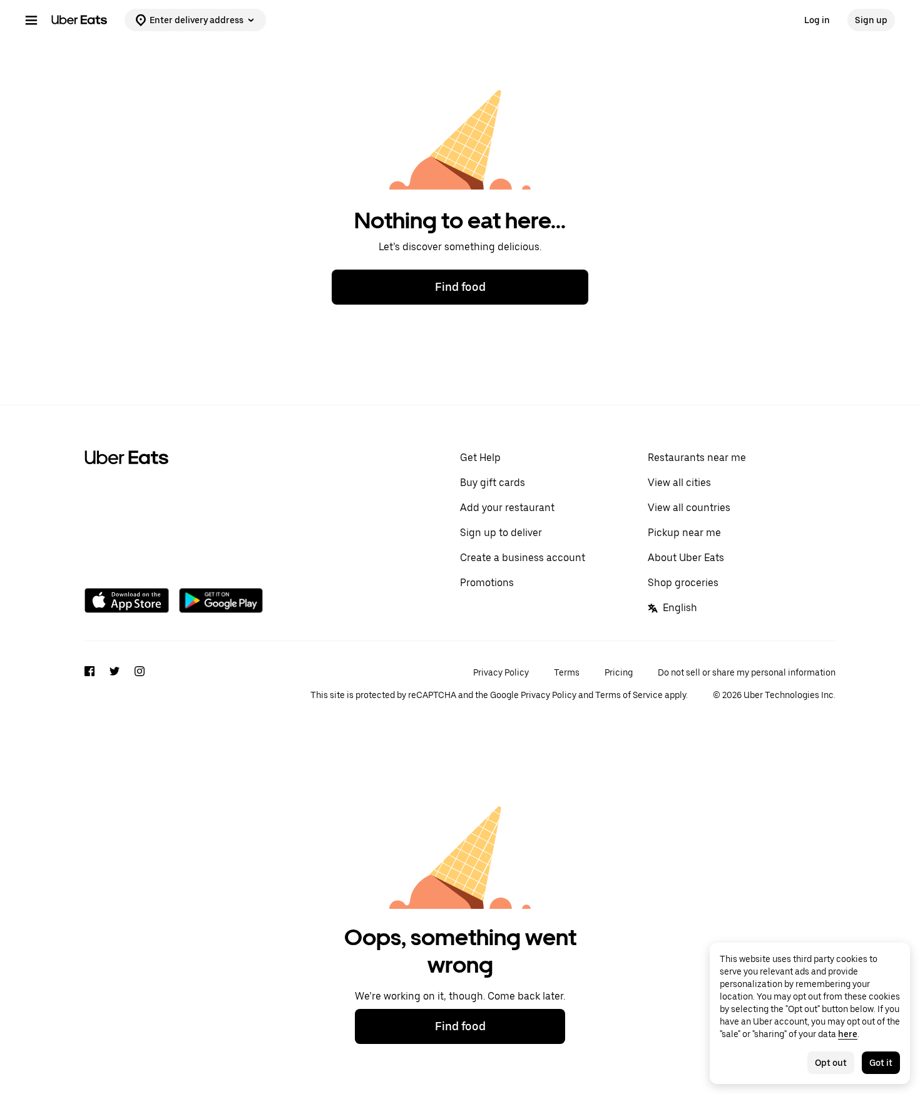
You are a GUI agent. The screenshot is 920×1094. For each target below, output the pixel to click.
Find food (460, 286)
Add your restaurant (507, 508)
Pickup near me (684, 533)
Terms (567, 672)
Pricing (619, 672)
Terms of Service (629, 695)
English (680, 608)
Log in (817, 20)
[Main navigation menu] (31, 20)
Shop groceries (683, 583)
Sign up (871, 20)
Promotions (487, 583)
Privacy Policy (501, 672)
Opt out (831, 1063)
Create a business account (522, 558)
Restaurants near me (697, 457)
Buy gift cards (492, 483)
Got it (880, 1063)
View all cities (679, 483)
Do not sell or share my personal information (747, 672)
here (847, 1034)
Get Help (480, 457)
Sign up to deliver (501, 533)
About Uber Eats (686, 558)
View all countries (689, 508)
